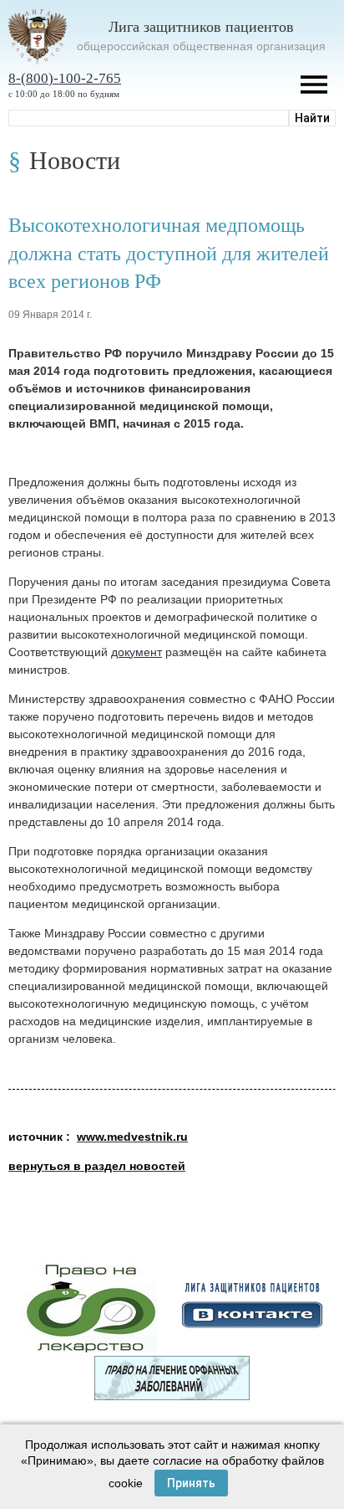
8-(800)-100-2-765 (64, 78)
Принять (191, 1483)
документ (136, 652)
